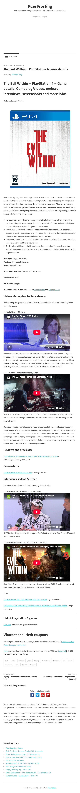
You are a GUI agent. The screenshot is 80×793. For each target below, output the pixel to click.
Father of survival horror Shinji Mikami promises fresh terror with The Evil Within (35, 605)
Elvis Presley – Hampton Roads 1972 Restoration (24, 751)
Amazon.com (39, 289)
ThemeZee (52, 787)
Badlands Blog (16, 74)
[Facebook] (32, 695)
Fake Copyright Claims (14, 748)
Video (17, 665)
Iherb (6, 651)
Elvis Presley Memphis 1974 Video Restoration (23, 757)
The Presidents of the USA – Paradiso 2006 (22, 763)
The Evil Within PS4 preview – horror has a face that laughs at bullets (31, 456)
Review (71, 661)
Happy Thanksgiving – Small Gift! (18, 769)
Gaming (36, 661)
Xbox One (32, 665)
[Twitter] (37, 695)
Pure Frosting (40, 6)
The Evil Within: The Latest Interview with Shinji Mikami (25, 599)
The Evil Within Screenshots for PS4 (18, 472)
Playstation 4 (20, 65)
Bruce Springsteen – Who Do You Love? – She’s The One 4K (28, 772)
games (29, 661)
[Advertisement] (40, 34)
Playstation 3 (45, 661)
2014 (6, 661)
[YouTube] (43, 695)
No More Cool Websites (15, 760)
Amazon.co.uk (54, 289)
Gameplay (21, 661)
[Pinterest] (48, 695)
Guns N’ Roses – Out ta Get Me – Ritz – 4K (22, 775)
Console (13, 661)
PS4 (64, 661)
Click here (7, 624)
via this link (61, 651)
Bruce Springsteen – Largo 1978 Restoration (23, 754)
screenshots (8, 665)
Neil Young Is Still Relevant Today (18, 766)
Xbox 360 (24, 665)
